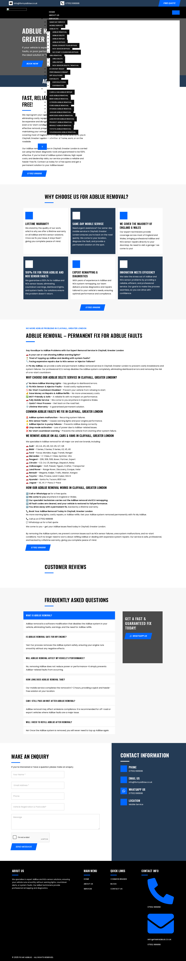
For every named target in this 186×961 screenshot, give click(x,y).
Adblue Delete (59, 35)
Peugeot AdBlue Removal (60, 122)
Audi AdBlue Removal (58, 95)
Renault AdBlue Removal (60, 125)
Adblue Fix (53, 28)
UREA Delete (58, 59)
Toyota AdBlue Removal (60, 129)
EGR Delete (54, 79)
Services (54, 18)
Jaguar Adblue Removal (60, 112)
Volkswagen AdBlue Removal (62, 132)
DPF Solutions (55, 75)
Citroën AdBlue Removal (60, 102)
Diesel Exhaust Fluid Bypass (65, 45)
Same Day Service (57, 22)
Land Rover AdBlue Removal (61, 119)
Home (52, 11)
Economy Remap (56, 69)
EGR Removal (58, 85)
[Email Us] (123, 780)
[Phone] (123, 768)
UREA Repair (58, 62)
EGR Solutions (59, 82)
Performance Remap (58, 72)
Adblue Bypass (59, 42)
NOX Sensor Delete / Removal (66, 65)
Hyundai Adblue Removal (60, 109)
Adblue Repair (59, 39)
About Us (54, 15)
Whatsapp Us (137, 789)
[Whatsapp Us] (123, 791)
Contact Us (56, 138)
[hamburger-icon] (176, 12)
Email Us (134, 778)
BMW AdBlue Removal (58, 99)
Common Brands (58, 88)
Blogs (52, 135)
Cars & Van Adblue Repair (60, 92)
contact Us (116, 889)
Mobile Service (56, 25)
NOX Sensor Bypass (61, 49)
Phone (133, 767)
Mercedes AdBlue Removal (61, 115)
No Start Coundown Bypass (65, 52)
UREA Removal (55, 55)
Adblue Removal (60, 32)
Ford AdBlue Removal (59, 105)
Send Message (23, 846)
